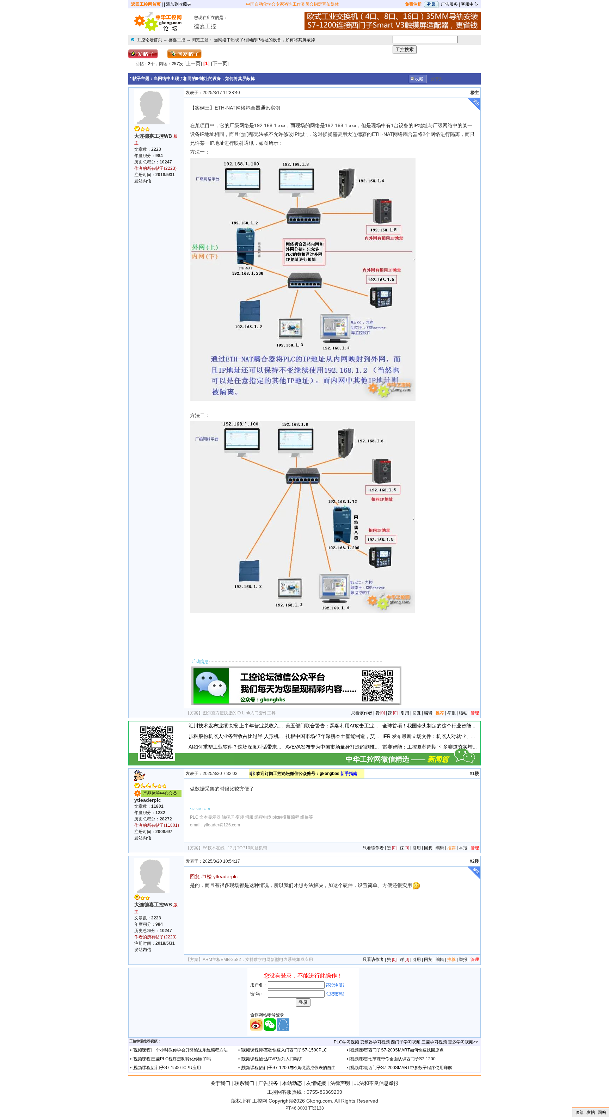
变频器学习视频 (375, 1042)
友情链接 (316, 1083)
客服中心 (469, 4)
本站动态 (292, 1083)
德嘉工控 (176, 39)
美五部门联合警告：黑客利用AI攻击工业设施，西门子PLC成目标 (356, 725)
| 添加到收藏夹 (177, 4)
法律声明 (340, 1083)
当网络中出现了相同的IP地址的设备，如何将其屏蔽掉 (264, 39)
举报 (451, 712)
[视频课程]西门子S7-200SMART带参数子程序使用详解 (400, 1067)
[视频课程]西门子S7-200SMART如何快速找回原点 (396, 1050)
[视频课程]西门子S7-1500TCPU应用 (167, 1067)
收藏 (419, 78)
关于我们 (220, 1083)
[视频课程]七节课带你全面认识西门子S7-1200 (392, 1058)
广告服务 (449, 4)
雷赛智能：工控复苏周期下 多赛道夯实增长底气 (434, 747)
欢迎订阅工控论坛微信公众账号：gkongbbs (306, 773)
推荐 (440, 712)
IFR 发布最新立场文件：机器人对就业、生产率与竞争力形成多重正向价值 (463, 736)
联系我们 (244, 1083)
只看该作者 (361, 712)
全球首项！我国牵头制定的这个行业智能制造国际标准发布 (446, 725)
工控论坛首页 (149, 39)
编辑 (428, 712)
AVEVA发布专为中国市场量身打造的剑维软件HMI (339, 747)
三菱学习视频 (434, 1042)
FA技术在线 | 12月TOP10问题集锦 (235, 847)
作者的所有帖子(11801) (156, 825)
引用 (405, 712)
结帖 (463, 712)
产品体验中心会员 (160, 793)
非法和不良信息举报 (376, 1083)
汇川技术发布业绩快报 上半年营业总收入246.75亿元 (246, 725)
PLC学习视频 (346, 1042)
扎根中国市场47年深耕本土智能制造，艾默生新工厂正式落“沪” (354, 736)
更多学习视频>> (463, 1042)
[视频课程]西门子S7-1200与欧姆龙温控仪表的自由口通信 (294, 1067)
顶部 (579, 1112)
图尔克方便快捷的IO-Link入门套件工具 (239, 712)
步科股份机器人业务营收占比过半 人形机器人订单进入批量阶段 (258, 736)
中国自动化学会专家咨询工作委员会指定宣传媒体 (292, 4)
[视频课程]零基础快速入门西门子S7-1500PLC (284, 1050)
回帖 (602, 1112)
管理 (474, 712)
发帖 (590, 1112)
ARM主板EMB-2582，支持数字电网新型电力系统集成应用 (258, 959)
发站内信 (142, 181)
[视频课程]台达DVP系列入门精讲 (271, 1058)
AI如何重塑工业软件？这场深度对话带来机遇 (238, 747)
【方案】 (194, 712)
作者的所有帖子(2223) (155, 168)
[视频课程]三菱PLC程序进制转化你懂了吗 (172, 1058)
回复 (416, 712)
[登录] (431, 4)
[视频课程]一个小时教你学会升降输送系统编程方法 (180, 1050)
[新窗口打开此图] (303, 279)
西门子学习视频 (405, 1042)
